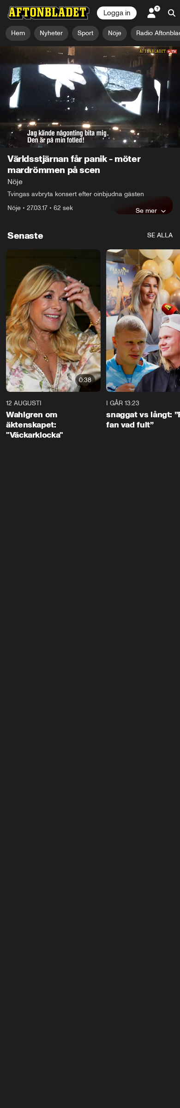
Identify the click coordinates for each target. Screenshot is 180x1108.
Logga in (116, 13)
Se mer (146, 210)
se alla (160, 235)
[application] (90, 97)
